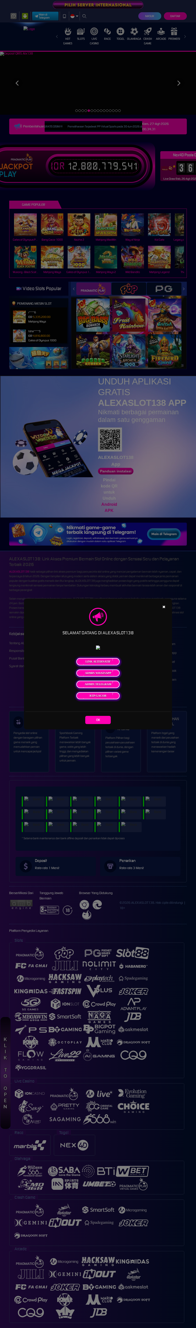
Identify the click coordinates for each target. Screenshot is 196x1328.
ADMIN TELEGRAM (98, 684)
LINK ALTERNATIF (98, 661)
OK (98, 720)
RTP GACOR (98, 695)
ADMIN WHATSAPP (98, 673)
